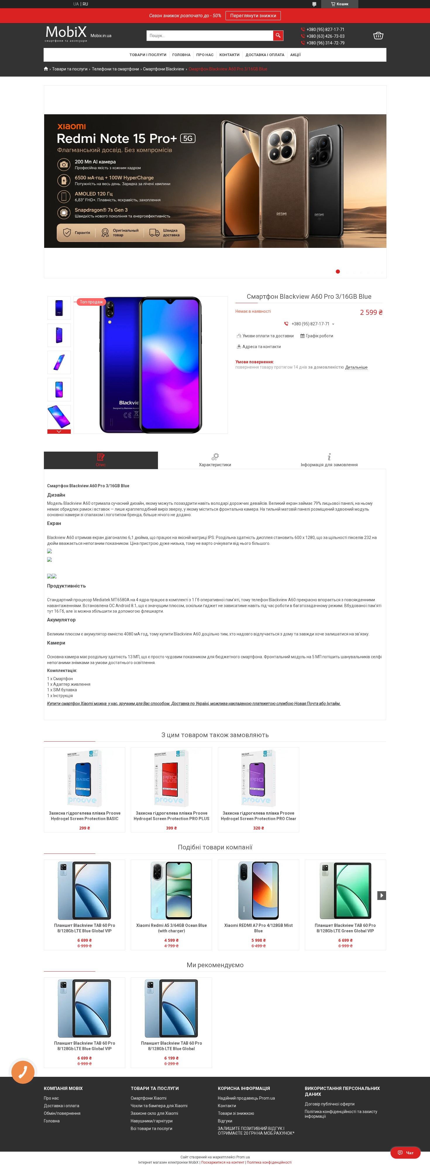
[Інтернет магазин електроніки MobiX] (66, 35)
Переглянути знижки (253, 15)
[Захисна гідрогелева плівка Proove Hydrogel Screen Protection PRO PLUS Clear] (171, 778)
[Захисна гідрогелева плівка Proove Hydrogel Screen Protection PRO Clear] (258, 778)
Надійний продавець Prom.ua (246, 1098)
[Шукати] (278, 36)
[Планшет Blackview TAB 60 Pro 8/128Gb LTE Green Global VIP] (345, 890)
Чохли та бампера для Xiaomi (159, 1105)
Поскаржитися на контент (222, 1162)
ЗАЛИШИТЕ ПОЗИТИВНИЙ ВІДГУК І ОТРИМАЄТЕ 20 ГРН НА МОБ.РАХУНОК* (256, 1131)
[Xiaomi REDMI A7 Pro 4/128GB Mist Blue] (258, 890)
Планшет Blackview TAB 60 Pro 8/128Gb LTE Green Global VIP (345, 928)
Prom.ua (243, 1157)
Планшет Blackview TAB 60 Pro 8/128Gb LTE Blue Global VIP (84, 928)
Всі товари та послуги (151, 1128)
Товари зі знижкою (236, 1113)
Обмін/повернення (62, 1113)
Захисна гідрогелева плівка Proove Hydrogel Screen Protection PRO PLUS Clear (171, 816)
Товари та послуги (69, 69)
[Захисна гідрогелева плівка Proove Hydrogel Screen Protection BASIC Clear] (84, 778)
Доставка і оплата (264, 55)
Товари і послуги (148, 55)
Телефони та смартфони (115, 69)
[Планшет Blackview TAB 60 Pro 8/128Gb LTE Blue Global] (171, 1008)
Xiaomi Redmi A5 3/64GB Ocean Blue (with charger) (171, 928)
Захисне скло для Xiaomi (154, 1113)
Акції (295, 55)
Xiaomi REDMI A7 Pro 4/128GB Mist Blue (258, 928)
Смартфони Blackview (163, 69)
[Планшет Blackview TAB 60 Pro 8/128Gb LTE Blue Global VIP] (84, 890)
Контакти (229, 55)
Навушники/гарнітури (152, 1121)
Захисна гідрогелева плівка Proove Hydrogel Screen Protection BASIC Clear (85, 816)
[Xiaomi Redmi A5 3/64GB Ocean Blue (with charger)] (171, 890)
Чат (410, 1152)
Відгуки (225, 1121)
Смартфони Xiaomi (148, 1098)
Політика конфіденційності (269, 1162)
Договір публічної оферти (330, 1104)
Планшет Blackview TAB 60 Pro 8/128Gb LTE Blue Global (171, 1046)
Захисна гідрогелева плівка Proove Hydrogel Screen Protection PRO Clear (258, 816)
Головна (181, 55)
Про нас (205, 55)
